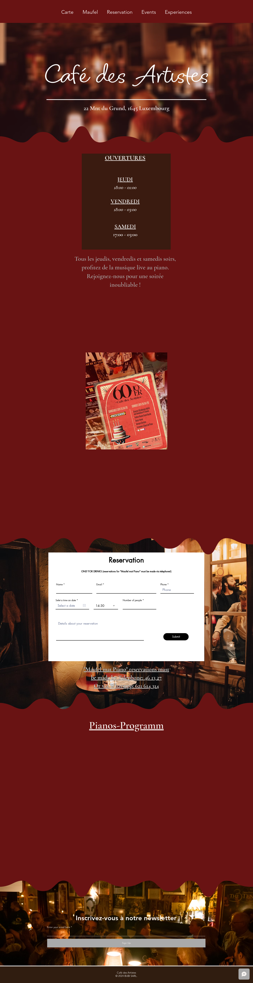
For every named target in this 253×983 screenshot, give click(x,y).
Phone (163, 584)
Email (99, 584)
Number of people (132, 600)
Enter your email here (58, 927)
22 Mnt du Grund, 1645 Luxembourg (126, 108)
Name (59, 584)
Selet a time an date (67, 600)
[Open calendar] (84, 605)
